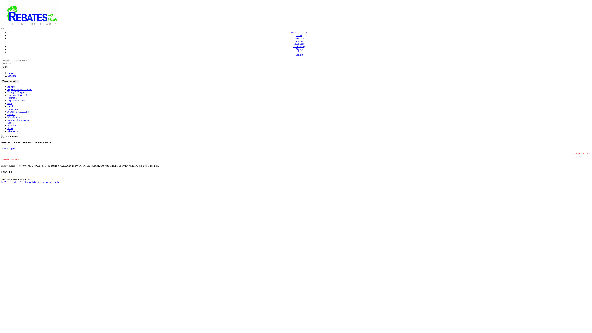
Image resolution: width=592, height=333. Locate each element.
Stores (299, 35)
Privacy (35, 182)
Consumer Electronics (18, 95)
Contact (299, 54)
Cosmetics (12, 98)
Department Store (16, 100)
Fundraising (299, 46)
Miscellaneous (14, 117)
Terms (28, 182)
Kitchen (11, 114)
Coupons (299, 38)
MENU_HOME (299, 32)
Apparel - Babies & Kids (19, 89)
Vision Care (13, 131)
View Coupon (8, 148)
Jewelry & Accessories (18, 111)
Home (10, 73)
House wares (13, 109)
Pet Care (11, 125)
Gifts (9, 103)
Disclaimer (46, 182)
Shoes (10, 128)
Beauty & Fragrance (17, 92)
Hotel (10, 106)
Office (10, 122)
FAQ (299, 52)
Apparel (11, 86)
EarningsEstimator (299, 42)
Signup (299, 49)
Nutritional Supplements (19, 120)
